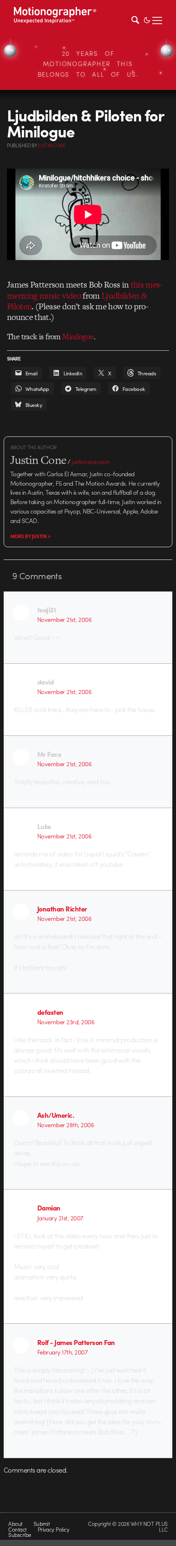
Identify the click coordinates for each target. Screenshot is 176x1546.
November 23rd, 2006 (65, 1021)
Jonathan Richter (62, 908)
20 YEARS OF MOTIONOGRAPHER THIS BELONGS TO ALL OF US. (88, 64)
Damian (49, 1208)
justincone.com (91, 461)
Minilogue (78, 336)
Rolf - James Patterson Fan (76, 1342)
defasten (50, 1012)
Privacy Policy (54, 1529)
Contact (17, 1529)
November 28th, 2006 (65, 1124)
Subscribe (19, 1534)
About (15, 1523)
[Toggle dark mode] (147, 19)
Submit (42, 1523)
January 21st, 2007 (60, 1217)
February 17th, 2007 (62, 1351)
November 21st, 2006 (64, 619)
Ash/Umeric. (55, 1115)
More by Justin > (30, 536)
